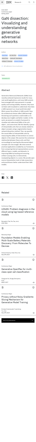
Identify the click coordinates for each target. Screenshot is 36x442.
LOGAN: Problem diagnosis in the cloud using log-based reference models (18, 212)
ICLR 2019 (4, 10)
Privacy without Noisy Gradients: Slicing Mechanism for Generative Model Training (17, 299)
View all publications (9, 320)
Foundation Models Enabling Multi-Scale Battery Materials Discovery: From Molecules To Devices (16, 241)
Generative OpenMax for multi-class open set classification (16, 270)
